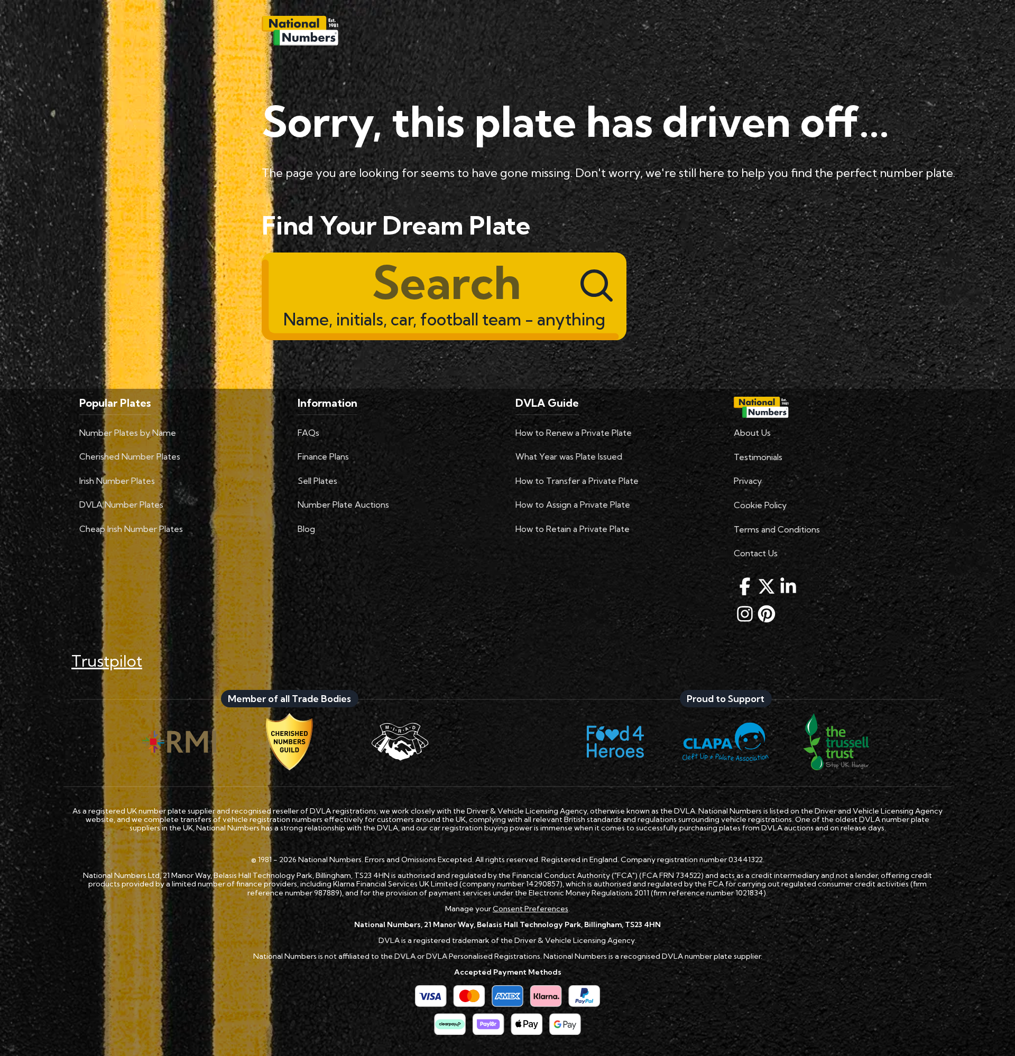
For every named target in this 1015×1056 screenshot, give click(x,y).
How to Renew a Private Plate (573, 432)
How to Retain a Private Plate (572, 529)
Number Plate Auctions (343, 504)
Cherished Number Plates (129, 456)
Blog (306, 529)
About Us (752, 432)
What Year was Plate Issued (568, 456)
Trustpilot (106, 661)
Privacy (748, 480)
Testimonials (758, 457)
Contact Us (756, 553)
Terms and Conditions (777, 529)
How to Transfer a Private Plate (577, 480)
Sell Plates (317, 480)
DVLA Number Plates (121, 504)
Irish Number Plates (117, 480)
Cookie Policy (760, 505)
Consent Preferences (530, 908)
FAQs (308, 432)
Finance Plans (323, 456)
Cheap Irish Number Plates (131, 529)
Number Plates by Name (127, 432)
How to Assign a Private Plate (572, 504)
